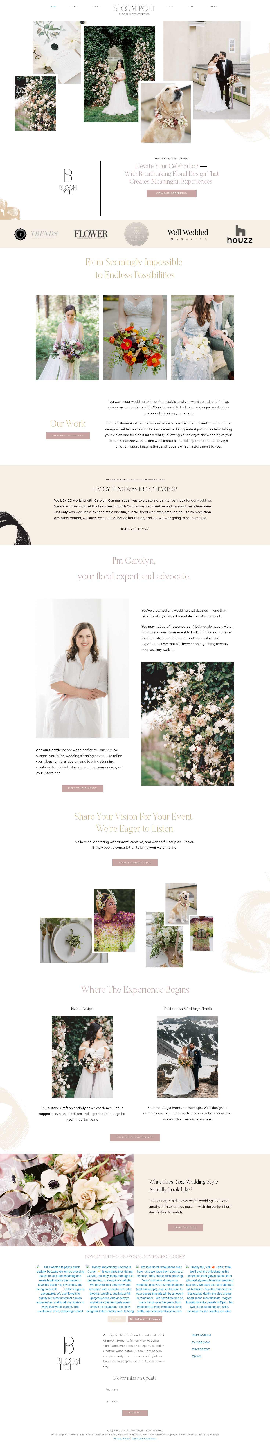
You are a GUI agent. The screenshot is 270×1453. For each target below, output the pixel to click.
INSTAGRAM (201, 1335)
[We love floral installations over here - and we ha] (160, 1289)
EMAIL (197, 1356)
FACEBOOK (201, 1342)
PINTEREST (201, 1349)
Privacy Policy (121, 1439)
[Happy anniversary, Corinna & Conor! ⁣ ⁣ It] (110, 1289)
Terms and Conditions (144, 1439)
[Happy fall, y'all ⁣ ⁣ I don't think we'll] (210, 1289)
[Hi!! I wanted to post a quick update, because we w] (60, 1289)
